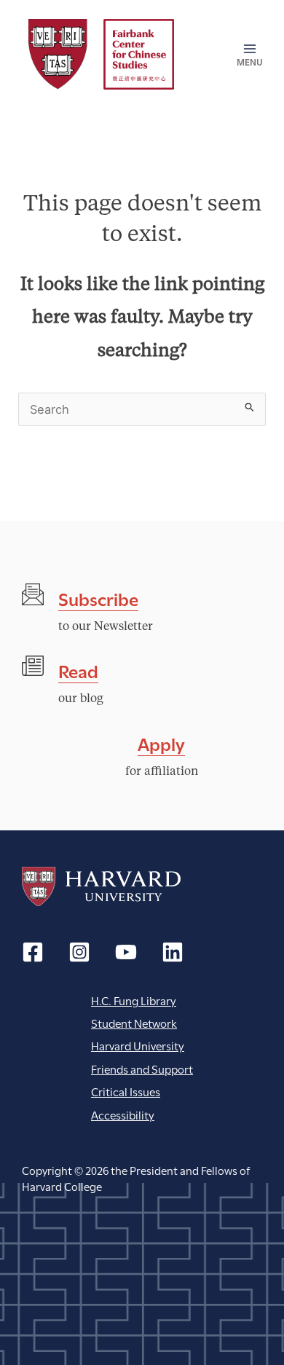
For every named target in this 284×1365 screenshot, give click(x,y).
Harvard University (101, 886)
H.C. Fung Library (133, 999)
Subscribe (98, 597)
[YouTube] (126, 952)
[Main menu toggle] (245, 54)
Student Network (134, 1022)
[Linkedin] (173, 952)
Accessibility (122, 1114)
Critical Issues (125, 1090)
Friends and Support (142, 1068)
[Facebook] (33, 952)
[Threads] (79, 952)
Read (78, 669)
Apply (161, 742)
